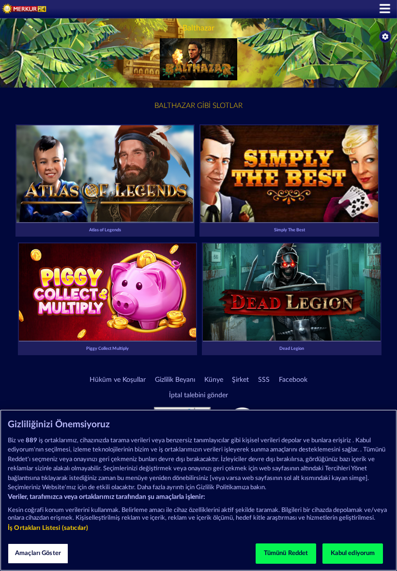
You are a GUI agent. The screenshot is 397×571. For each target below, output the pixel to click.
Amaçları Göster (38, 553)
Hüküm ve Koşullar (118, 379)
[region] (198, 490)
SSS (264, 379)
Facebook (293, 379)
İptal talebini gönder (198, 395)
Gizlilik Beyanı (175, 379)
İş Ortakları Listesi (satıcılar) (48, 528)
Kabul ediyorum (353, 553)
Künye (213, 379)
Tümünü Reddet (286, 553)
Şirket (240, 379)
